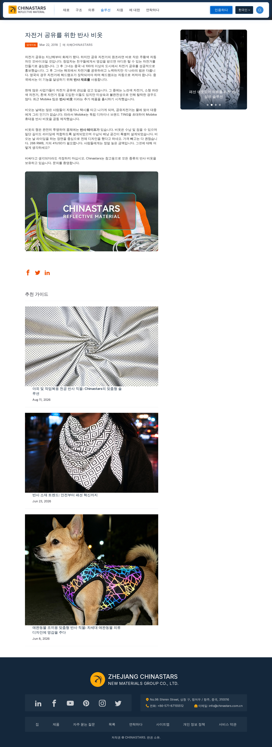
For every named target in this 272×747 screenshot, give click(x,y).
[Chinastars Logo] (97, 679)
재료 (66, 10)
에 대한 (134, 10)
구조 (78, 10)
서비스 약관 (227, 724)
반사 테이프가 (90, 129)
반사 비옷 (66, 99)
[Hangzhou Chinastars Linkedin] (38, 703)
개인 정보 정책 (194, 724)
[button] (259, 10)
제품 (56, 724)
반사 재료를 (82, 79)
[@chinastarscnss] (54, 703)
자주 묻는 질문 (84, 724)
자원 (120, 10)
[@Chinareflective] (118, 703)
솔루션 (106, 10)
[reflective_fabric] (102, 703)
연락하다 (152, 10)
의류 (91, 10)
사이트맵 (162, 724)
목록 (112, 724)
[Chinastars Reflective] (70, 703)
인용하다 (221, 10)
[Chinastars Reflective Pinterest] (86, 703)
